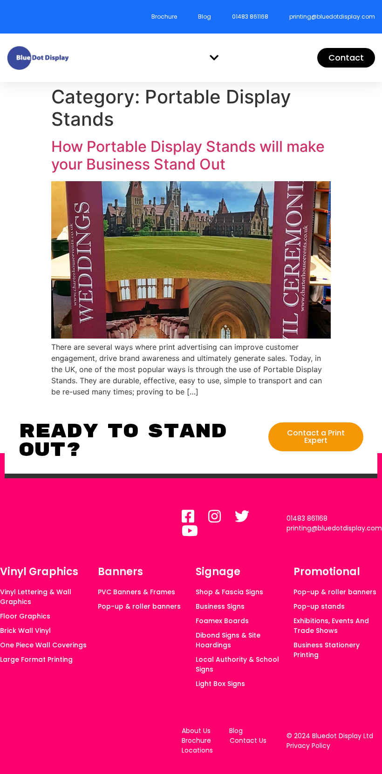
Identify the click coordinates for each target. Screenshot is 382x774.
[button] (214, 58)
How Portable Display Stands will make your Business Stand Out (188, 155)
